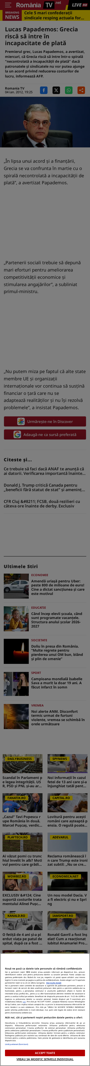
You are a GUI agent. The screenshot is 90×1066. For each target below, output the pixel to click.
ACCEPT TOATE (45, 1053)
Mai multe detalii (53, 983)
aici (24, 1001)
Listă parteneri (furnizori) (16, 1044)
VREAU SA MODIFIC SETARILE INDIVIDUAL (45, 1059)
